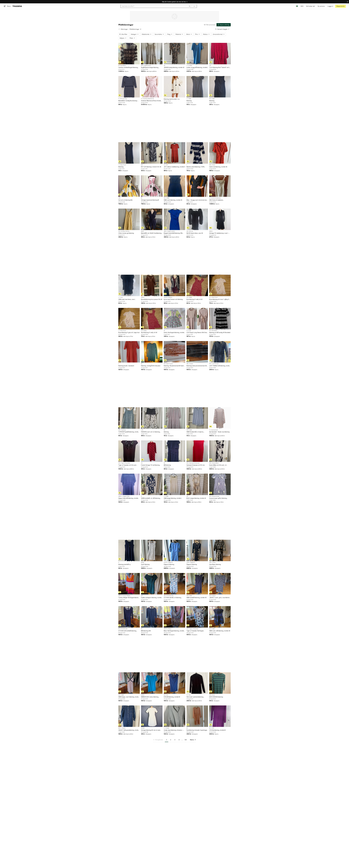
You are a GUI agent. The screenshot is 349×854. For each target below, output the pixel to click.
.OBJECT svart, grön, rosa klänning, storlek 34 (220, 597)
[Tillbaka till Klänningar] (119, 29)
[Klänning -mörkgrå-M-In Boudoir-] (152, 351)
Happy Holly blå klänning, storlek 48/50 (128, 498)
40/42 (165, 297)
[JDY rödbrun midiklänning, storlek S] (174, 153)
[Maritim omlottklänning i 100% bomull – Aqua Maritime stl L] (197, 153)
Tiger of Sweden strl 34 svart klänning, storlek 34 (127, 465)
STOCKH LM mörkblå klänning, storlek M (127, 631)
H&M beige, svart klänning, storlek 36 (128, 697)
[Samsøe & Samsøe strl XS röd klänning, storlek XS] (197, 451)
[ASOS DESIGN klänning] (220, 683)
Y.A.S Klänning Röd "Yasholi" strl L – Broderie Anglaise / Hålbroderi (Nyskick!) (220, 67)
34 (119, 463)
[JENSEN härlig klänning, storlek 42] (174, 53)
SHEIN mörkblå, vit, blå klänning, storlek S (150, 498)
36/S (119, 595)
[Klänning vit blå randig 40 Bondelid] (220, 318)
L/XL (142, 430)
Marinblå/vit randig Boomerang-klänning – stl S (128, 101)
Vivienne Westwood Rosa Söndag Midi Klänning (151, 101)
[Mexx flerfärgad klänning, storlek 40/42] (174, 617)
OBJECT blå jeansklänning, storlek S (128, 730)
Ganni (213, 165)
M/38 (142, 562)
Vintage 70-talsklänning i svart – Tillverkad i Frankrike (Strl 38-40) (219, 233)
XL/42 (165, 562)
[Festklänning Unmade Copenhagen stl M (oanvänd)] (197, 716)
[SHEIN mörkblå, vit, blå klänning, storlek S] (152, 484)
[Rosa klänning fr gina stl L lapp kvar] (129, 318)
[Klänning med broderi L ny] (174, 86)
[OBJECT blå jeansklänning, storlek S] (129, 716)
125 (186, 739)
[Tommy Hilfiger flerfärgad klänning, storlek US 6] (129, 583)
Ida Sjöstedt (214, 430)
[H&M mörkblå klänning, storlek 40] (197, 583)
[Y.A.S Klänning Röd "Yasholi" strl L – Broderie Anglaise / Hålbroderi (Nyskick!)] (220, 53)
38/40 (210, 231)
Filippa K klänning (169, 564)
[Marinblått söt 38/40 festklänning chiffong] (152, 219)
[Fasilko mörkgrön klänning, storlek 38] (152, 583)
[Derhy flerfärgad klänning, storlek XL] (174, 318)
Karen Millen (215, 463)
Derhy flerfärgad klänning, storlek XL (174, 332)
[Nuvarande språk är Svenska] (297, 6)
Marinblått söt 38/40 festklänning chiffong (151, 233)
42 (164, 65)
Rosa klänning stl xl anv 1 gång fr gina (219, 299)
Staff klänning (145, 564)
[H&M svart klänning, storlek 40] (174, 186)
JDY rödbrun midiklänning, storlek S (174, 167)
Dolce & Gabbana (216, 198)
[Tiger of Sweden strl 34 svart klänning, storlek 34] (129, 451)
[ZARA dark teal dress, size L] (129, 285)
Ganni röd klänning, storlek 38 (218, 167)
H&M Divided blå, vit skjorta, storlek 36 (195, 432)
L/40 (187, 562)
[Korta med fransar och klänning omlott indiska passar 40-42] (174, 285)
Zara (121, 297)
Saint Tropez (169, 363)
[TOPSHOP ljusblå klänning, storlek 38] (129, 418)
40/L (210, 562)
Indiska (170, 297)
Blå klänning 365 (146, 631)
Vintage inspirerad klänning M (150, 200)
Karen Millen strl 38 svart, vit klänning (217, 465)
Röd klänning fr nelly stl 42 (194, 299)
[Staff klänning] (152, 550)
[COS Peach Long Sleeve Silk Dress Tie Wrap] (197, 318)
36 (119, 231)
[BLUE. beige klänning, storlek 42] (197, 484)
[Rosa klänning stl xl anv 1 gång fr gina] (220, 285)
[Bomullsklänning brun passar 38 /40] (152, 285)
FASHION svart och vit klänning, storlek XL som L (150, 432)
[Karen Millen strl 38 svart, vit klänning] (220, 451)
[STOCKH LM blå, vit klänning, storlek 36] (174, 583)
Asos (213, 695)
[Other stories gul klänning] (129, 219)
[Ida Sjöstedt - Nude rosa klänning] (220, 418)
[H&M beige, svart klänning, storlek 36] (129, 683)
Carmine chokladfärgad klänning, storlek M (128, 67)
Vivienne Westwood (148, 98)
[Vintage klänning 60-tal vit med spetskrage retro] (152, 716)
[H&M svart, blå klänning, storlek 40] (220, 617)
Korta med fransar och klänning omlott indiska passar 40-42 (173, 299)
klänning (166, 432)
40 (164, 198)
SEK (302, 6)
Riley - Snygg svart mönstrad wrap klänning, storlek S (196, 200)
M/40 (142, 231)
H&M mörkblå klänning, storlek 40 (196, 597)
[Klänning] (197, 86)
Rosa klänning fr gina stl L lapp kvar (129, 332)
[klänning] (174, 418)
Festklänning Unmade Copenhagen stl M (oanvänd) (197, 730)
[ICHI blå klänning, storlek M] (174, 683)
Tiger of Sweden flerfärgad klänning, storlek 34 (194, 631)
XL (210, 297)
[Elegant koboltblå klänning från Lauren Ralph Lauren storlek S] (174, 219)
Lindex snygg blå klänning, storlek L (197, 67)
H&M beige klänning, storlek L (173, 498)
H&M (189, 98)
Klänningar (124, 29)
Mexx (169, 628)
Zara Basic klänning (215, 564)
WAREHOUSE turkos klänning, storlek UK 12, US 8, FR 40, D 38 (151, 697)
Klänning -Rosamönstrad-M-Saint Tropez (174, 366)
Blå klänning (167, 465)
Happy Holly (126, 496)
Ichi (167, 695)
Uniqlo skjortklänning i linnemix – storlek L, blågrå (173, 730)
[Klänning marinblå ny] (129, 550)
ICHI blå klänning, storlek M (172, 697)
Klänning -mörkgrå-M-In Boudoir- (151, 365)
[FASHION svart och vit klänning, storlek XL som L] (152, 418)
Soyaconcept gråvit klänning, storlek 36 (218, 498)
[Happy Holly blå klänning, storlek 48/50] (129, 484)
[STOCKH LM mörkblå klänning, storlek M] (129, 617)
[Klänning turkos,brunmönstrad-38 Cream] (197, 351)
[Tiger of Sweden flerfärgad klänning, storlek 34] (197, 617)
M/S (119, 728)
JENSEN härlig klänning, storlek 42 (174, 67)
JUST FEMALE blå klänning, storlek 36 (219, 366)
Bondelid (214, 330)
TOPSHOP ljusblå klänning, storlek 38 (128, 432)
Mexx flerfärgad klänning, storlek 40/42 (174, 631)
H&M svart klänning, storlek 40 (173, 200)
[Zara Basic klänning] (220, 550)
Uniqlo (167, 728)
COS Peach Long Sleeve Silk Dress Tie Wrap (197, 332)
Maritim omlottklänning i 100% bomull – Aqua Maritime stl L (195, 167)
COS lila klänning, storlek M (217, 730)
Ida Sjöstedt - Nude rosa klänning (219, 432)
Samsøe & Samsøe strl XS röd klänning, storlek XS (195, 465)
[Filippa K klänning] (174, 550)
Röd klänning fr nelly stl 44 (149, 332)
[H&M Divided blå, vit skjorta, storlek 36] (197, 418)
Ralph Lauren (171, 231)
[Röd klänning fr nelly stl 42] (197, 285)
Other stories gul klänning (126, 233)
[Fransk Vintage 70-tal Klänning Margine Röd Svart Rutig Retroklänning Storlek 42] (152, 451)
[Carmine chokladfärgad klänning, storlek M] (129, 53)
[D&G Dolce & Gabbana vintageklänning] (220, 186)
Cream (191, 363)
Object (214, 595)
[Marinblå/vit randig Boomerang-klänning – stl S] (129, 86)
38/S (165, 231)
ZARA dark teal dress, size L (126, 299)
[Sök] (190, 6)
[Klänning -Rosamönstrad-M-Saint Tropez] (174, 351)
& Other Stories (125, 231)
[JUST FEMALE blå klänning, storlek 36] (220, 351)
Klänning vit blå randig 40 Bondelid (219, 332)
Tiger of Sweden (125, 463)
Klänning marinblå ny (124, 564)
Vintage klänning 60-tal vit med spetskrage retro (150, 730)
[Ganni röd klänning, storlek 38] (220, 153)
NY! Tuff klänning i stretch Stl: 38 (151, 167)
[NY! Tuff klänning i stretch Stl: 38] (152, 153)
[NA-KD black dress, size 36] (197, 219)
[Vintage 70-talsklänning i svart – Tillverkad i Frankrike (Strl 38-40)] (220, 219)
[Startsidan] (17, 6)
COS (190, 330)
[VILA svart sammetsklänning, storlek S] (197, 683)
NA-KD (191, 231)
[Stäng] (347, 2)
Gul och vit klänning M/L (125, 200)
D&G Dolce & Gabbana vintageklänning (216, 200)
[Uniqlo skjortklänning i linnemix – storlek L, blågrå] (174, 716)
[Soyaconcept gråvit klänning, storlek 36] (220, 484)
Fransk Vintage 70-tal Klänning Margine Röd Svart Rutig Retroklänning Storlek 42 (150, 465)
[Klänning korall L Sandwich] (129, 351)
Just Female (215, 363)
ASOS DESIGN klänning (216, 697)
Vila (189, 695)
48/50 (120, 496)
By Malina (123, 65)
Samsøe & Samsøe (194, 463)
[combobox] (156, 6)
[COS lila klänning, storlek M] (220, 716)
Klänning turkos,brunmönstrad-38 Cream (196, 366)
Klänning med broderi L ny (171, 99)
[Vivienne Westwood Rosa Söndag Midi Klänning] (152, 86)
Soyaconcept (215, 496)
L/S (210, 65)
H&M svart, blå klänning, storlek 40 (219, 631)
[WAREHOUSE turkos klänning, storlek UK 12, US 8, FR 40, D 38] (152, 683)
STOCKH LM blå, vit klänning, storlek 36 (172, 597)
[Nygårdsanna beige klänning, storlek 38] (152, 53)
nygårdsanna (147, 65)
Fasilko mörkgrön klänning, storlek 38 (151, 597)
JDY (167, 165)
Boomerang (123, 98)
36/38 (142, 728)
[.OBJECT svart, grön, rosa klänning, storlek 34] (220, 583)
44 (210, 98)
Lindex (190, 65)
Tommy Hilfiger (126, 595)
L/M (119, 198)
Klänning (189, 100)
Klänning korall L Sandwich (126, 365)
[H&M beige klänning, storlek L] (174, 484)
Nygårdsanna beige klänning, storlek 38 (150, 67)
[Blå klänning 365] (152, 617)
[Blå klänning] (174, 451)
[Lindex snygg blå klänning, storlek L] (197, 53)
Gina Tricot (123, 165)
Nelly (190, 297)
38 (142, 65)
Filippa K (170, 562)
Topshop (123, 430)
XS (187, 463)
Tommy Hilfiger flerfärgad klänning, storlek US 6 (129, 597)
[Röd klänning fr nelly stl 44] (152, 318)
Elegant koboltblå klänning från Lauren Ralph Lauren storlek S (173, 233)
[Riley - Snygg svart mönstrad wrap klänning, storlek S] (197, 186)
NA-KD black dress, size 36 (194, 233)
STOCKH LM (170, 595)
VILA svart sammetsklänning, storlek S (195, 697)
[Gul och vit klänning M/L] (129, 186)
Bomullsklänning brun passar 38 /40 (151, 299)
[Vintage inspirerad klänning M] (152, 186)
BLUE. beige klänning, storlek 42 (196, 498)
